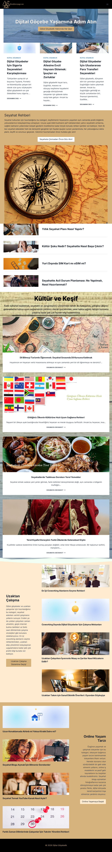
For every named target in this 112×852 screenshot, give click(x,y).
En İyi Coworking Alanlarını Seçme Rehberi (63, 590)
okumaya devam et (55, 367)
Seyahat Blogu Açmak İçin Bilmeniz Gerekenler (26, 764)
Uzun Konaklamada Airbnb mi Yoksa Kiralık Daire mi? (29, 731)
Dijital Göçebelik (14, 58)
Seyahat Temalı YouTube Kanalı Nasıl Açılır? (25, 798)
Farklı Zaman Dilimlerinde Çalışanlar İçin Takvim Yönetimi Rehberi (36, 831)
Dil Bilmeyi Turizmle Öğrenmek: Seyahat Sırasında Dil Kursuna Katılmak (56, 357)
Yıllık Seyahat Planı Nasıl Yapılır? (63, 229)
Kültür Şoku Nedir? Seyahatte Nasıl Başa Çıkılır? (73, 246)
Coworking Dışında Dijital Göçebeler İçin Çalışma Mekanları (72, 624)
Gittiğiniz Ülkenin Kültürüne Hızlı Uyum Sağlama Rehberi (56, 417)
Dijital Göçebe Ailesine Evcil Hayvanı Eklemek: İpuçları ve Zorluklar (54, 69)
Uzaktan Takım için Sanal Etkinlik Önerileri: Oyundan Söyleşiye (73, 695)
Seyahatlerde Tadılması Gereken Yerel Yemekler (56, 477)
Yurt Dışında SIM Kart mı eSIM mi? (64, 263)
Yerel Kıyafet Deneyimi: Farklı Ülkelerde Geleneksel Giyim (56, 540)
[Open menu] (107, 4)
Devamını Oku (13, 98)
